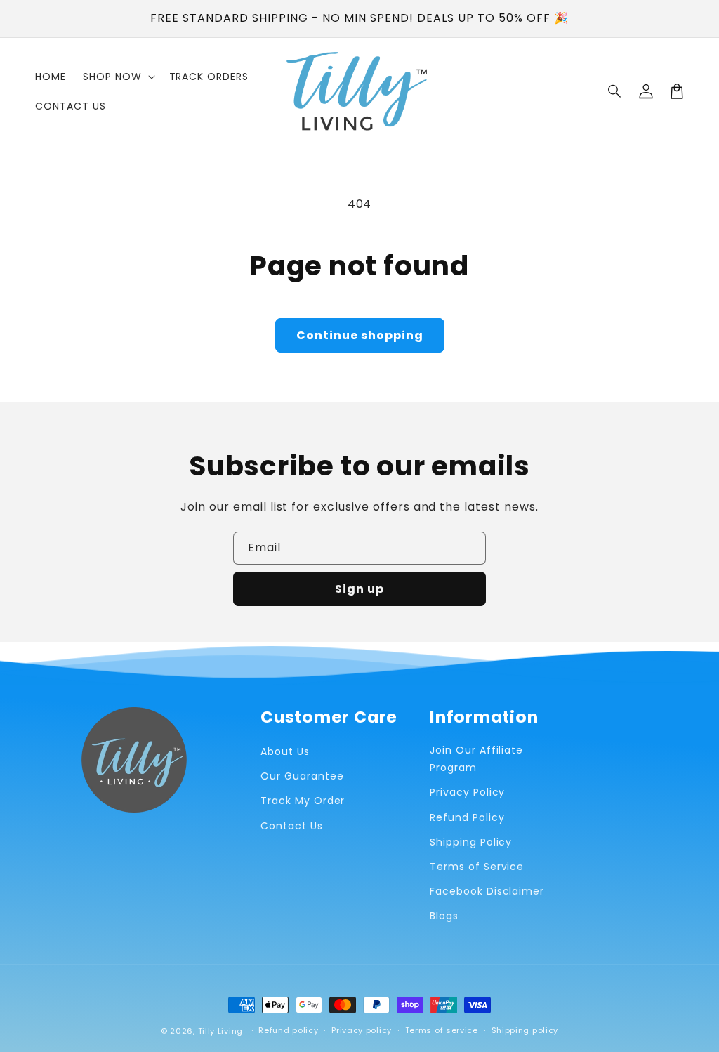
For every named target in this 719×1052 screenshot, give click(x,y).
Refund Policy (467, 817)
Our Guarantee (301, 776)
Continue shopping (359, 335)
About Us (285, 751)
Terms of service (441, 1030)
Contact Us (291, 826)
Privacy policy (361, 1030)
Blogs (444, 916)
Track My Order (302, 801)
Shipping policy (525, 1030)
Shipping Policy (471, 842)
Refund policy (288, 1030)
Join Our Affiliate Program (476, 759)
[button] (615, 91)
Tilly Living (220, 1031)
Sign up (359, 589)
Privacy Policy (467, 792)
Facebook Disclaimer (487, 891)
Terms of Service (477, 867)
